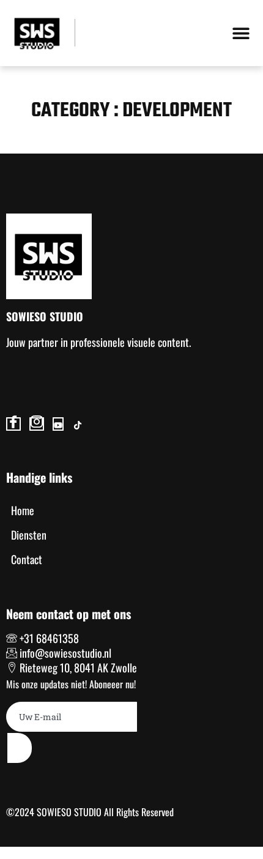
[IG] (36, 424)
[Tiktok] (77, 424)
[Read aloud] (7, 372)
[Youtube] (58, 424)
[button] (240, 32)
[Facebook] (13, 424)
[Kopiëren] (10, 372)
